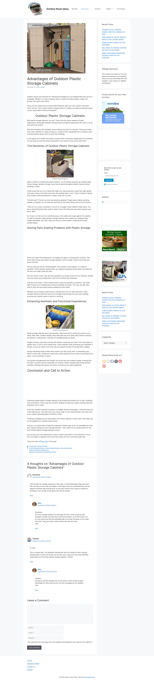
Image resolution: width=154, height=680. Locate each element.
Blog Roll (74, 9)
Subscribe (109, 180)
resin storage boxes (66, 448)
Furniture (97, 9)
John (39, 503)
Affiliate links (43, 441)
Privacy (29, 660)
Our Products (121, 9)
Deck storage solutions (53, 448)
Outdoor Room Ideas (57, 9)
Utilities (108, 9)
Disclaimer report (33, 664)
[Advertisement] (60, 244)
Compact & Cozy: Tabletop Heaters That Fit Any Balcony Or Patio (113, 32)
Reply (31, 495)
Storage (39, 446)
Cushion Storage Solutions (37, 448)
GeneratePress (90, 677)
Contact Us (31, 667)
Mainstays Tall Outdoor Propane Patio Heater (42, 452)
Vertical (45, 446)
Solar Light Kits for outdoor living (39, 450)
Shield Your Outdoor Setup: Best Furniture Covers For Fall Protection (113, 55)
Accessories (85, 9)
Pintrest (30, 670)
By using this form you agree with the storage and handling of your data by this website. (60, 642)
